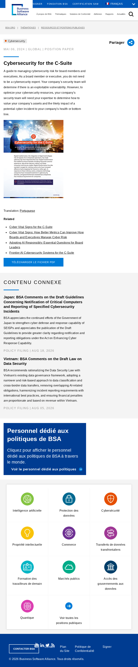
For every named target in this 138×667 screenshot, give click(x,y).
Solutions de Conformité (80, 14)
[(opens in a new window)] (45, 159)
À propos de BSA (43, 14)
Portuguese (27, 210)
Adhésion (98, 14)
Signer (38, 4)
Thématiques (60, 14)
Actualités (121, 14)
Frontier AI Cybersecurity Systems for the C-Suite (41, 252)
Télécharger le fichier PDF (33, 262)
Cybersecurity (16, 41)
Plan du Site (64, 648)
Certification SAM (86, 4)
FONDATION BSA (57, 4)
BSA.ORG (10, 27)
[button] (131, 14)
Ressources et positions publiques (63, 27)
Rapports (109, 14)
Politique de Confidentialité (84, 648)
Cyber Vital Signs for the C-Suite (30, 227)
